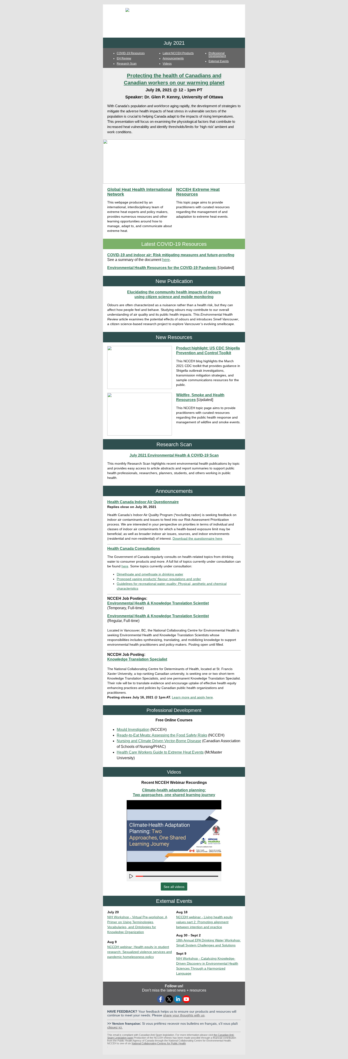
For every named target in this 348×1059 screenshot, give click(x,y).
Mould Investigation (133, 730)
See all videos (174, 887)
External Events (219, 61)
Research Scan (127, 63)
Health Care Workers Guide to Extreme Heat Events (160, 752)
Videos (167, 63)
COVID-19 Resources (131, 53)
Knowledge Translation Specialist (137, 659)
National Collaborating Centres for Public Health (159, 1043)
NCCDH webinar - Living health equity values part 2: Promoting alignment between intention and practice (204, 922)
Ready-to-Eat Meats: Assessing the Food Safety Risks (162, 735)
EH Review (124, 58)
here (166, 260)
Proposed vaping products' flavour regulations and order (159, 579)
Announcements (173, 58)
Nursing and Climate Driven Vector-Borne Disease (159, 741)
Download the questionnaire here (197, 538)
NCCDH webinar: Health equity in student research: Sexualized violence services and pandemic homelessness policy (139, 952)
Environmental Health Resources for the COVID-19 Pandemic (162, 268)
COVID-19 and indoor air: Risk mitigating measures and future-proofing (170, 255)
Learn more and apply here (192, 697)
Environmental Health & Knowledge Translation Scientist (158, 603)
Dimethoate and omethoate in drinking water (150, 574)
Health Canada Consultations (133, 549)
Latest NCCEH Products (178, 53)
